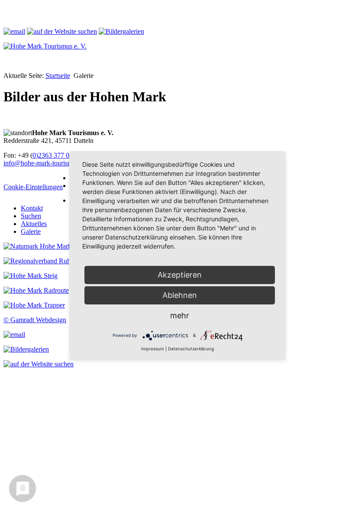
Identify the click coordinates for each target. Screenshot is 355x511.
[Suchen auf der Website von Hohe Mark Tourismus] (38, 364)
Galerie (31, 231)
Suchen (31, 216)
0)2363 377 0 (50, 155)
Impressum (152, 348)
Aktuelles (34, 223)
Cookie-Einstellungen (33, 187)
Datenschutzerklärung (191, 348)
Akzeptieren (180, 274)
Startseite (57, 75)
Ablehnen (179, 295)
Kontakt (32, 208)
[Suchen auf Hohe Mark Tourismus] (62, 31)
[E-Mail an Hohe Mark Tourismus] (14, 31)
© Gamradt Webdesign (34, 319)
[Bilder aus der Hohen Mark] (121, 31)
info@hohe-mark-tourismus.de (45, 163)
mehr (179, 315)
